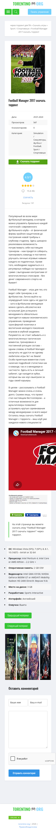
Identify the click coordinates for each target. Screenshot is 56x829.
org (28, 4)
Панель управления (40, 11)
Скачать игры (39, 25)
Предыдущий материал (18, 615)
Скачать (28, 197)
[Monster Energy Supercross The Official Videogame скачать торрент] (10, 679)
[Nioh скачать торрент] (45, 679)
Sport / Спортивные (19, 28)
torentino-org (24, 824)
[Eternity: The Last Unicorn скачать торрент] (22, 679)
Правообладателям (28, 827)
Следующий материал (17, 625)
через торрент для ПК (20, 25)
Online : (14, 818)
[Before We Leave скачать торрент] (34, 679)
